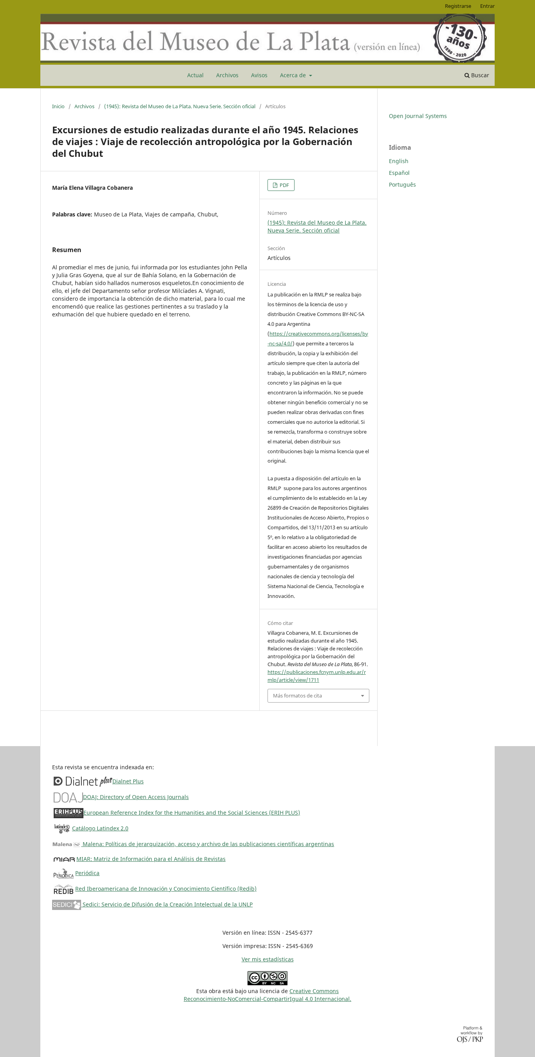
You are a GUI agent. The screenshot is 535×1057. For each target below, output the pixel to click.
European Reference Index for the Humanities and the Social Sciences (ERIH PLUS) (191, 812)
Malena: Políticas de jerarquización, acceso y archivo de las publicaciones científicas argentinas (207, 844)
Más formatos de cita (297, 695)
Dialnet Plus (128, 781)
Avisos (259, 75)
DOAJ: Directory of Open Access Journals (136, 797)
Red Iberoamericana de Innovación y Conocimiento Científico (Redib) (166, 888)
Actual (195, 75)
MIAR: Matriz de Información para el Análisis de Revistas (151, 859)
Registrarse (458, 5)
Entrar (487, 5)
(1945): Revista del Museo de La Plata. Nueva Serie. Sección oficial (179, 106)
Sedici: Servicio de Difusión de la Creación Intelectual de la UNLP (167, 904)
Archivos (227, 75)
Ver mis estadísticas (268, 959)
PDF (283, 185)
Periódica (87, 873)
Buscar (479, 75)
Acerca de (293, 75)
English (398, 161)
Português (402, 184)
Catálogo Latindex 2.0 (100, 828)
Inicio (58, 106)
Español (399, 172)
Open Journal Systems (418, 116)
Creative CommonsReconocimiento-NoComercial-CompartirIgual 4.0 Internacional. (267, 995)
